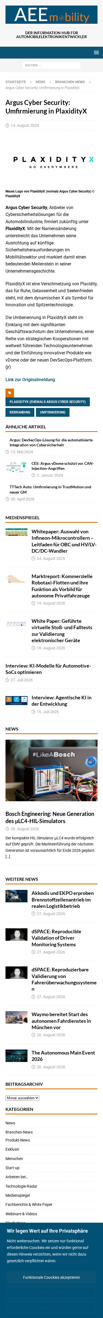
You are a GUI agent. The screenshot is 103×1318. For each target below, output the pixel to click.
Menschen (14, 1158)
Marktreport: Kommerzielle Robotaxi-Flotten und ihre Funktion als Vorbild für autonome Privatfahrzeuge (62, 586)
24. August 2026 (51, 558)
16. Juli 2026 (48, 712)
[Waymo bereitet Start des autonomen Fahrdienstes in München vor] (16, 1017)
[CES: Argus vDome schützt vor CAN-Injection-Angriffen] (16, 467)
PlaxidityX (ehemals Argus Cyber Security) (48, 402)
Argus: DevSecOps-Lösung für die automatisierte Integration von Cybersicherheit (51, 442)
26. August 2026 (51, 1035)
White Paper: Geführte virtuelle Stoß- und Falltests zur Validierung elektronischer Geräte (62, 630)
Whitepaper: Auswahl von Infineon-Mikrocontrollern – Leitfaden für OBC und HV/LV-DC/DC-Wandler (64, 541)
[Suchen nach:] (51, 65)
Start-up (12, 1168)
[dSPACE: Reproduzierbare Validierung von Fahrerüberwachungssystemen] (16, 972)
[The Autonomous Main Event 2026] (16, 1056)
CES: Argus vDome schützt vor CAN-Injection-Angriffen (63, 466)
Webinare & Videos (21, 1214)
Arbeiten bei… (16, 1177)
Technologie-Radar (21, 1186)
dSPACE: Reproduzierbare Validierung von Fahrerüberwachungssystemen (64, 979)
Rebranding (20, 412)
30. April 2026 (22, 499)
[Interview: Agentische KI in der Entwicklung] (16, 700)
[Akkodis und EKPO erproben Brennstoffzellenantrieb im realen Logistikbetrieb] (16, 896)
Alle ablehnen (51, 1307)
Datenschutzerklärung (77, 1261)
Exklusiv (12, 1149)
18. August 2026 (51, 648)
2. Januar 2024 (50, 475)
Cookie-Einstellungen (51, 1292)
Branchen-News (19, 1132)
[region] (51, 1270)
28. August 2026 (25, 829)
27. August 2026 (51, 913)
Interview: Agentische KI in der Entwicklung (61, 700)
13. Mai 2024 (22, 452)
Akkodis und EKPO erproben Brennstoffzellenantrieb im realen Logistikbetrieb (63, 899)
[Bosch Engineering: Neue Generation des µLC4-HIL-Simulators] (51, 771)
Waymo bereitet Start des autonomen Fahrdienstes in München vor (61, 1020)
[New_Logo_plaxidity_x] (51, 184)
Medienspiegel (22, 517)
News (40, 82)
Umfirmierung (52, 412)
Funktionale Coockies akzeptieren (51, 1277)
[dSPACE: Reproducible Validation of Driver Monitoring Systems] (16, 934)
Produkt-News (17, 1140)
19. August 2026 (51, 603)
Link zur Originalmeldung (30, 379)
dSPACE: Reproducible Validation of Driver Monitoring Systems (56, 937)
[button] (95, 52)
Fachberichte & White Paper (28, 1204)
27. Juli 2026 (22, 680)
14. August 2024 (25, 125)
